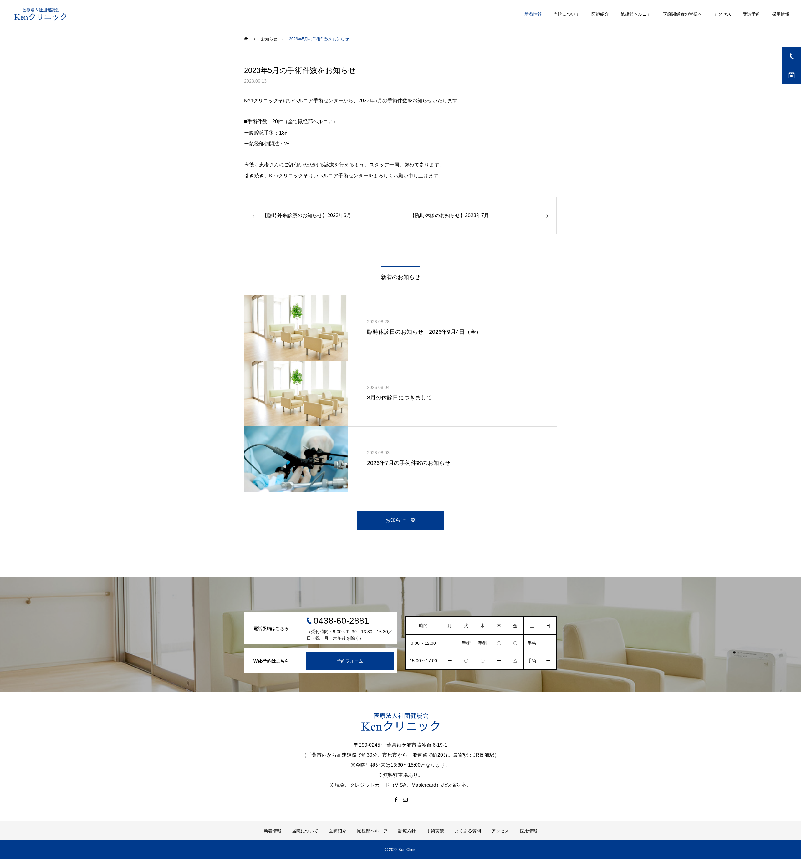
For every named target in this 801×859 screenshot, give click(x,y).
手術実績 (435, 830)
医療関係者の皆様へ (682, 14)
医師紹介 (600, 14)
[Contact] (405, 799)
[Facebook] (396, 799)
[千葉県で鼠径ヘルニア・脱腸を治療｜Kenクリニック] (40, 14)
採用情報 (780, 14)
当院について (567, 14)
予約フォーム (350, 660)
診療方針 (407, 830)
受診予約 (751, 14)
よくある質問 (468, 830)
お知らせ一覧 (400, 520)
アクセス (722, 14)
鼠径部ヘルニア (635, 14)
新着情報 (533, 14)
